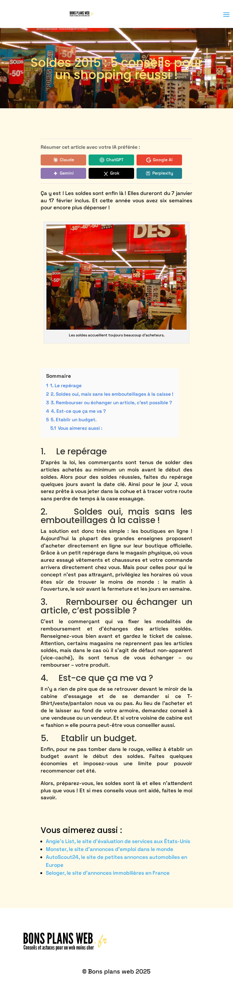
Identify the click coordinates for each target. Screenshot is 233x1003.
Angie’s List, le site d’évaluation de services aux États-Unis (118, 841)
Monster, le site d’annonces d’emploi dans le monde (109, 849)
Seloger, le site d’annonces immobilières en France (108, 872)
